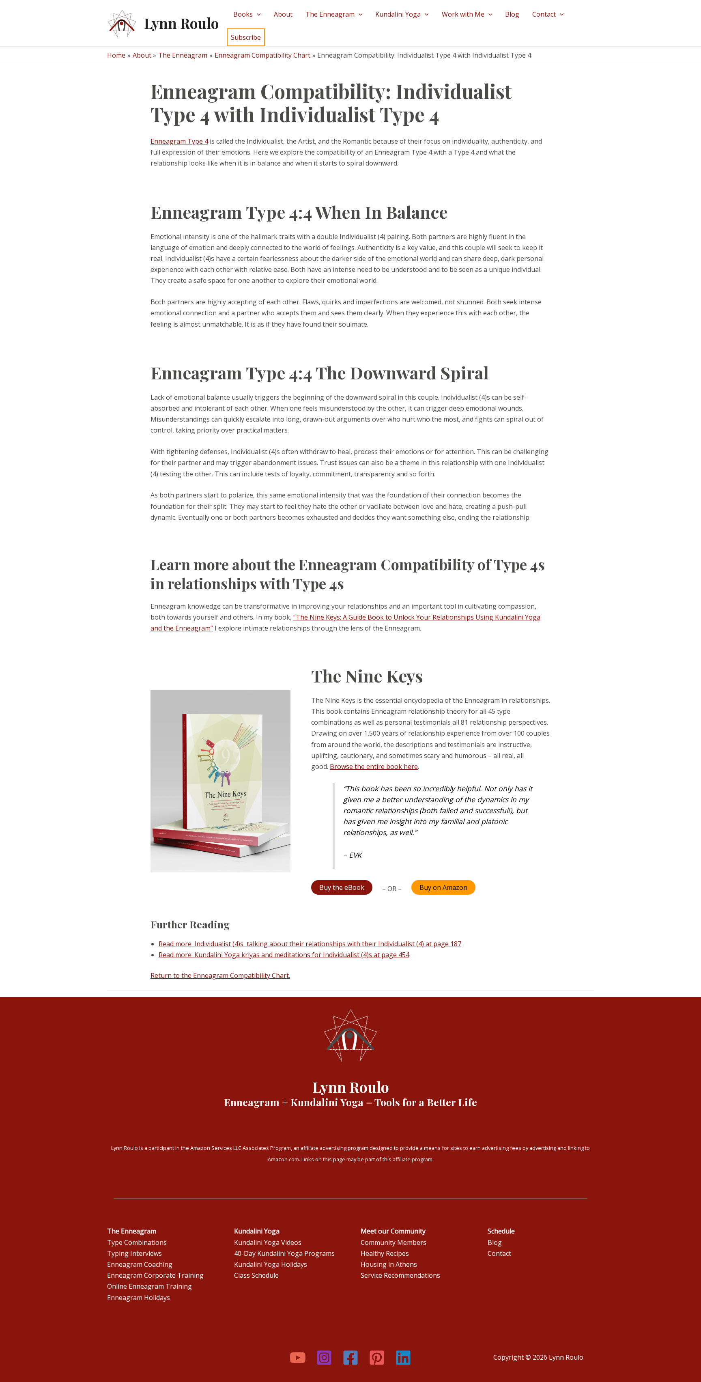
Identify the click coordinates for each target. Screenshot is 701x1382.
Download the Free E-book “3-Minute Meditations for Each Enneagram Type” (335, 78)
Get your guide (173, 88)
